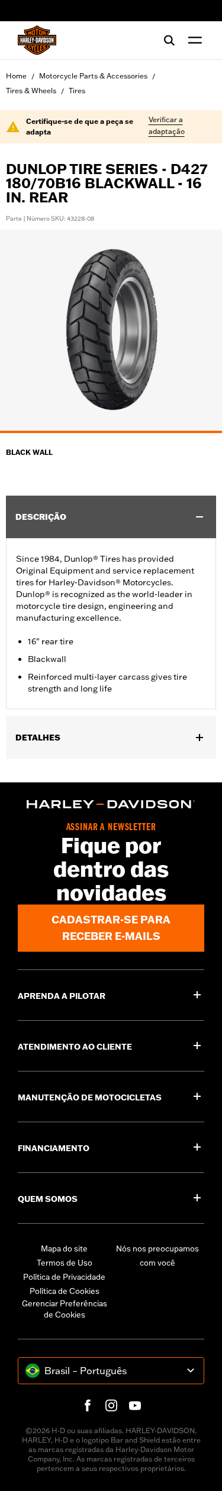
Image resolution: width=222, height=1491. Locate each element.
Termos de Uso (64, 1262)
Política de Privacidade (64, 1277)
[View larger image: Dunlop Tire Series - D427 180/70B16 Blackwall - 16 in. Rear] (111, 330)
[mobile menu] (192, 40)
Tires (77, 90)
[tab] (111, 432)
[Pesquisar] (169, 40)
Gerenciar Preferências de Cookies (64, 1309)
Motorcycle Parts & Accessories (93, 75)
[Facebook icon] (88, 1405)
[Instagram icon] (111, 1405)
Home (16, 75)
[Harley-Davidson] (111, 804)
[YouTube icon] (135, 1405)
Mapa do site (64, 1248)
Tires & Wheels (31, 90)
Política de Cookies (64, 1291)
